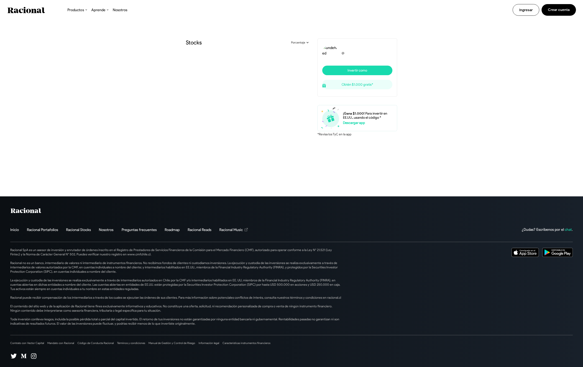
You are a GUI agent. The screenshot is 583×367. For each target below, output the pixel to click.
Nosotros (120, 10)
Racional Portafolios (42, 230)
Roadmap (172, 230)
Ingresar (526, 10)
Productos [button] (75, 10)
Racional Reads (199, 230)
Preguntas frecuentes (139, 230)
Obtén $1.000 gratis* (357, 84)
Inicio (14, 230)
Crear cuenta (559, 10)
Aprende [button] (98, 10)
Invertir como (357, 70)
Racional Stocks (78, 230)
